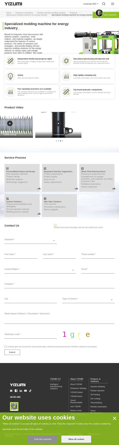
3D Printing (95, 395)
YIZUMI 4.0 (55, 379)
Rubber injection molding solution (51, 13)
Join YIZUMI (75, 406)
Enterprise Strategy (78, 388)
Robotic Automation (98, 407)
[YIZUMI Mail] (11, 390)
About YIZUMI (76, 379)
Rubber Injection (97, 391)
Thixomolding (96, 403)
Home (8, 13)
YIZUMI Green (76, 396)
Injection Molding (97, 387)
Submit (12, 352)
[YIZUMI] (13, 3)
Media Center (76, 410)
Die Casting (95, 399)
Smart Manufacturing (96, 412)
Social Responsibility (76, 401)
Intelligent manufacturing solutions (56, 386)
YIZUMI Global (76, 392)
